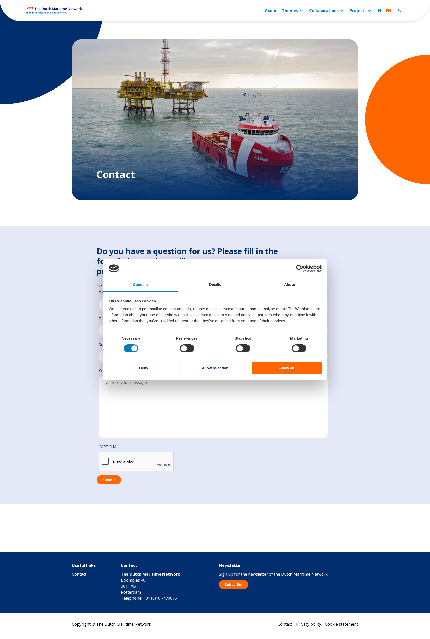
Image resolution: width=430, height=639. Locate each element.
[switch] (187, 348)
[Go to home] (54, 10)
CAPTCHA (108, 447)
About (271, 10)
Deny (143, 368)
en (388, 10)
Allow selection (215, 368)
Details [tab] (215, 285)
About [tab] (289, 285)
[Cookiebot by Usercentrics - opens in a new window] (300, 268)
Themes (290, 10)
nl (381, 10)
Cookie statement (341, 624)
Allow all (286, 368)
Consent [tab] (140, 285)
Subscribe (233, 584)
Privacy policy (308, 624)
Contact (79, 574)
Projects (358, 10)
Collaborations (324, 10)
